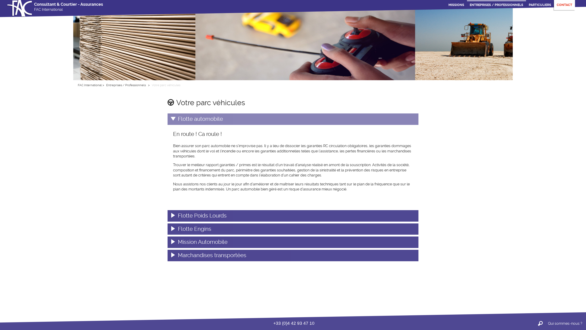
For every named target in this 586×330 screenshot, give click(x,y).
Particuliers (540, 5)
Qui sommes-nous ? (565, 323)
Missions (456, 5)
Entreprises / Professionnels (496, 5)
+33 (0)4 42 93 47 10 (294, 323)
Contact (564, 5)
